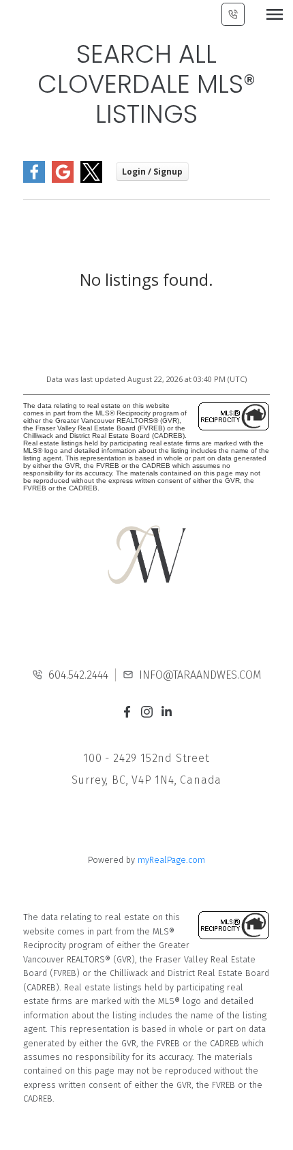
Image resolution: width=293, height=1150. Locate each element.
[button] (127, 712)
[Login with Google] (63, 180)
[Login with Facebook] (34, 180)
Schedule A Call (233, 14)
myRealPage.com (171, 860)
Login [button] (152, 171)
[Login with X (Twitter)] (91, 180)
